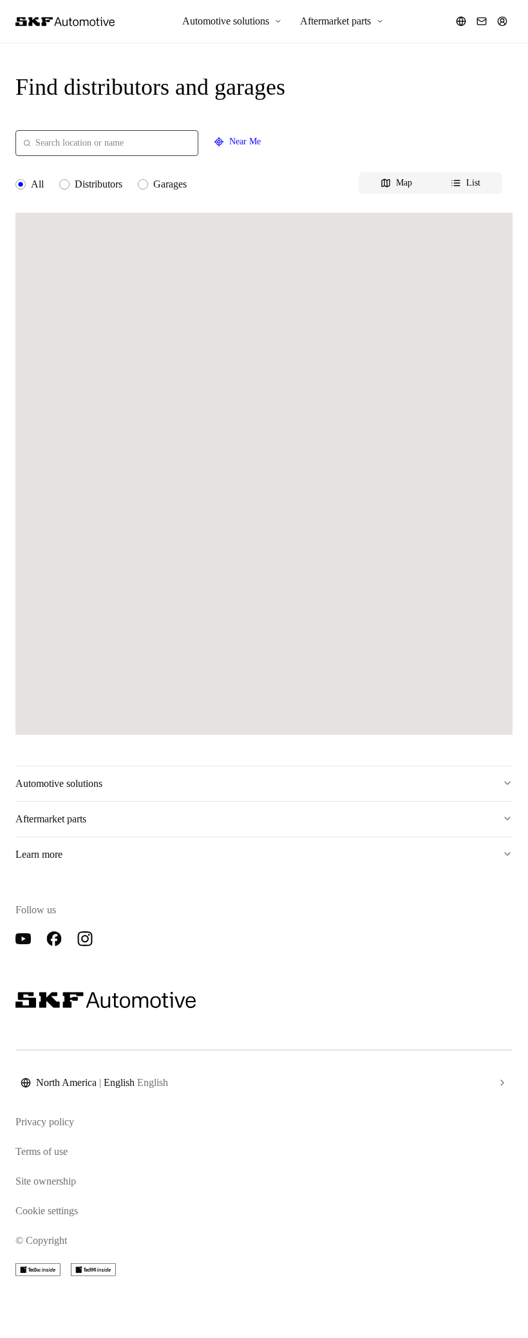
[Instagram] (85, 939)
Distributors (98, 184)
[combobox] (106, 143)
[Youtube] (23, 939)
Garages (170, 184)
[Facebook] (54, 939)
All (37, 184)
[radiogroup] (264, 184)
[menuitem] (232, 21)
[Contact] (481, 21)
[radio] (20, 184)
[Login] (502, 21)
